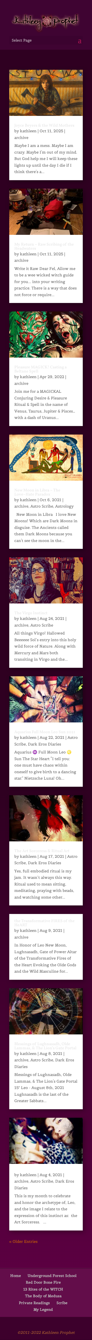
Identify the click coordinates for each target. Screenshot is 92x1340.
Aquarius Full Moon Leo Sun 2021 (44, 732)
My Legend (43, 1309)
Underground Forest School (52, 1275)
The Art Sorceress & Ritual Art (42, 851)
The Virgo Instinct (31, 613)
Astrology (64, 506)
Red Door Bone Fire (43, 1282)
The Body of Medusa (43, 1296)
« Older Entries (23, 1241)
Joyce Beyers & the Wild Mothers (44, 125)
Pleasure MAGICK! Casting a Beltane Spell (40, 369)
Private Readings (34, 1303)
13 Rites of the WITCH (43, 1289)
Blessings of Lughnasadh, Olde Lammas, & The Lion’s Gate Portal (45, 1046)
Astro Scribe (41, 506)
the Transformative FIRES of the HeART (44, 923)
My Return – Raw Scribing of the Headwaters (44, 246)
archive (21, 137)
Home (15, 1275)
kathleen (28, 130)
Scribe (61, 1303)
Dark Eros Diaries (44, 744)
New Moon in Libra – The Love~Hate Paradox (37, 492)
